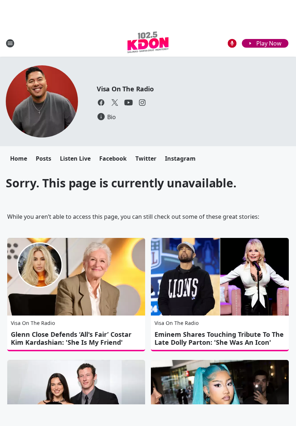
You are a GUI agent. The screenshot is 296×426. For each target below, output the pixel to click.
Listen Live (75, 158)
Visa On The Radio (125, 88)
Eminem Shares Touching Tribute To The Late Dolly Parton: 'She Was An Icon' (219, 338)
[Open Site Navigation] (10, 43)
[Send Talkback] (232, 43)
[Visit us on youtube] (128, 102)
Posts (43, 158)
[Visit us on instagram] (142, 102)
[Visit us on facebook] (101, 102)
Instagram (180, 158)
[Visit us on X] (114, 102)
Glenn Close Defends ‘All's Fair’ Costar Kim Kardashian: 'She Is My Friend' (71, 338)
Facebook (113, 158)
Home (18, 158)
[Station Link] (148, 43)
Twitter (145, 158)
